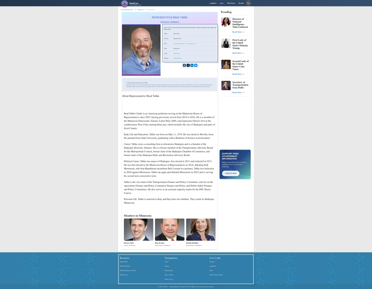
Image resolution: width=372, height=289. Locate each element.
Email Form (177, 53)
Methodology (169, 270)
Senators (212, 262)
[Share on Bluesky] (195, 65)
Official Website (178, 58)
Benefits (241, 3)
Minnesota (140, 9)
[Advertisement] (235, 111)
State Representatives (127, 9)
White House (231, 3)
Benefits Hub (124, 262)
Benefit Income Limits (216, 275)
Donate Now (230, 173)
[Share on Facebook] (184, 65)
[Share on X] (188, 65)
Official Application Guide (128, 270)
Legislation (213, 266)
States (211, 270)
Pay (248, 3)
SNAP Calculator (125, 266)
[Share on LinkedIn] (191, 65)
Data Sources (124, 275)
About (166, 262)
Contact (167, 266)
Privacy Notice (169, 275)
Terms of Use (169, 279)
